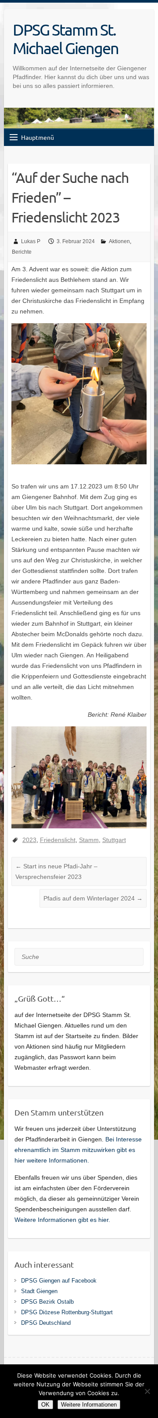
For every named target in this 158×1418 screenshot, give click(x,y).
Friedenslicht (57, 839)
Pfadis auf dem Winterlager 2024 (93, 898)
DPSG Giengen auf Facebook (59, 1280)
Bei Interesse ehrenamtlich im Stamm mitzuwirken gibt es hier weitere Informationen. (78, 1150)
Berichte (22, 252)
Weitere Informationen (89, 1404)
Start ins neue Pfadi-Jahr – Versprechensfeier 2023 (56, 871)
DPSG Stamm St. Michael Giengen (65, 38)
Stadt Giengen (39, 1291)
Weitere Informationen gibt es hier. (62, 1219)
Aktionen (119, 241)
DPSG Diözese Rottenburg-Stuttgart (67, 1312)
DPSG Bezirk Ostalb (47, 1301)
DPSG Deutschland (46, 1323)
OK (45, 1404)
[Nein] (147, 1391)
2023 (29, 839)
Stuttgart (114, 839)
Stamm (89, 839)
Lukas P (30, 241)
